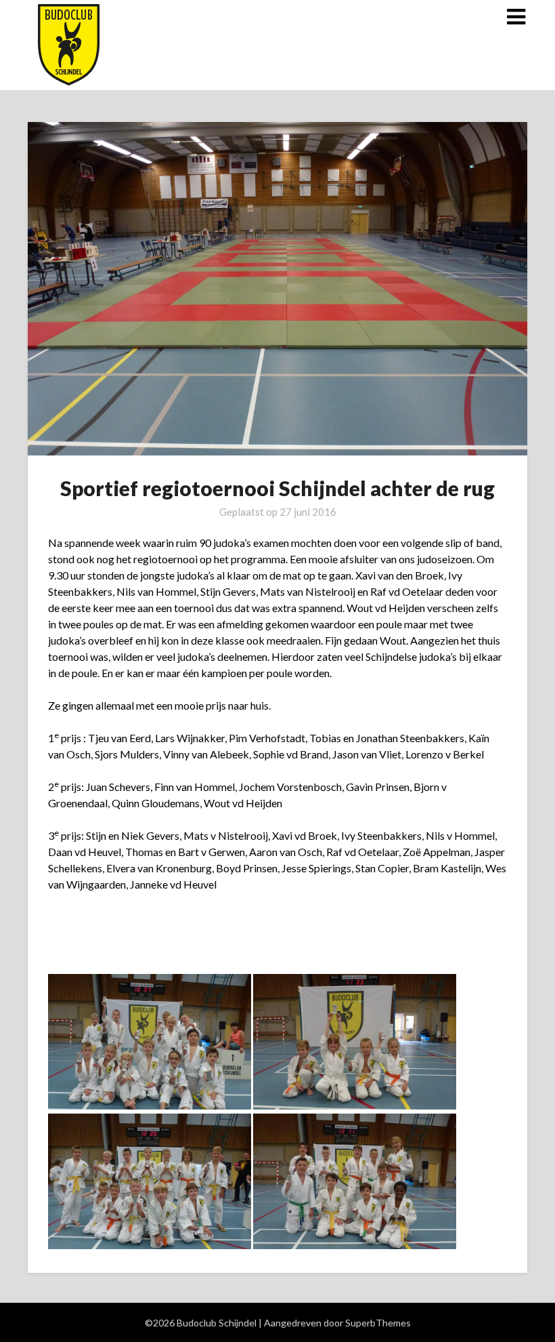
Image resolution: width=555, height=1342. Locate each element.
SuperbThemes (378, 1322)
